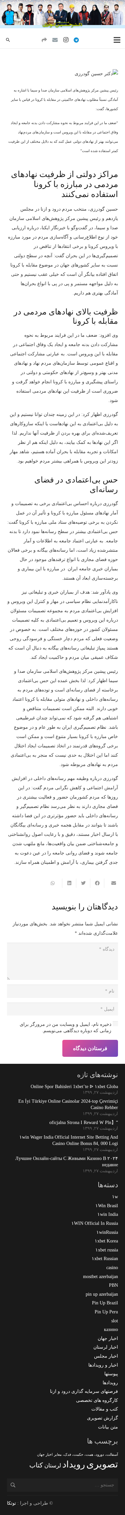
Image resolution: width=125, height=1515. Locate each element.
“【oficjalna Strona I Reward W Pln (83, 1122)
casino (112, 1267)
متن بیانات (108, 1426)
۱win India (107, 1214)
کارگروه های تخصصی (97, 1400)
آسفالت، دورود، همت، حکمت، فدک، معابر (86, 1454)
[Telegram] (76, 40)
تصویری (102, 1464)
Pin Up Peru (106, 1311)
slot (114, 1320)
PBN (113, 1285)
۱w (115, 1196)
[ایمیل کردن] (111, 883)
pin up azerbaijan (102, 1294)
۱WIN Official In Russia (94, 1223)
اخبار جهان (108, 1338)
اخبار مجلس (106, 1356)
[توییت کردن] (83, 883)
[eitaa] (44, 40)
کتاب (36, 1465)
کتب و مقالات (104, 1409)
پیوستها (111, 1373)
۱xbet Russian (105, 1258)
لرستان (52, 1465)
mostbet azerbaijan (100, 1276)
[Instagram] (65, 40)
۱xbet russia (106, 1249)
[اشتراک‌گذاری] (97, 883)
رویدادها (110, 1382)
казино (111, 1329)
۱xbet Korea (106, 1240)
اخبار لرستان (105, 1347)
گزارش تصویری (102, 1418)
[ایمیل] (55, 40)
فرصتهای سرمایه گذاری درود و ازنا (84, 1391)
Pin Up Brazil (105, 1302)
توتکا (11, 1503)
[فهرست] (117, 40)
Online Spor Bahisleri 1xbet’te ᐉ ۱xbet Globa (74, 1086)
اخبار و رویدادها (103, 1365)
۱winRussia (107, 1232)
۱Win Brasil (106, 1205)
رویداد (73, 1464)
